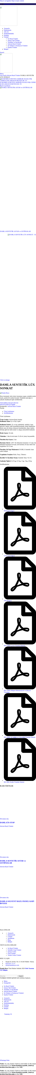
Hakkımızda (11, 935)
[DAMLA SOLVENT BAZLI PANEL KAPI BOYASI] (14, 896)
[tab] (9, 411)
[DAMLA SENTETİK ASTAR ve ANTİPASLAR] (14, 855)
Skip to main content (17, 1)
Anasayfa (10, 933)
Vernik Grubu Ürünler (14, 955)
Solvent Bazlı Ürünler (14, 44)
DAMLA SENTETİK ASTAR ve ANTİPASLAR (15, 231)
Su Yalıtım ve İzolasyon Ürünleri (17, 46)
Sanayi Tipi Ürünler (14, 40)
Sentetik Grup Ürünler (14, 950)
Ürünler (10, 936)
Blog (9, 940)
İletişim (10, 942)
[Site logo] (8, 25)
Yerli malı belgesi (9, 511)
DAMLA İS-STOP (7, 823)
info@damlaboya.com (12, 965)
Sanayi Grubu (12, 952)
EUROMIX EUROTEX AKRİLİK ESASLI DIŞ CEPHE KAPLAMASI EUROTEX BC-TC (18, 83)
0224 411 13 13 (10, 963)
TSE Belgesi (8, 600)
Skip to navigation (5, 1)
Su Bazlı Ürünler (13, 39)
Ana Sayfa (3, 75)
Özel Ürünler (12, 953)
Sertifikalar (11, 938)
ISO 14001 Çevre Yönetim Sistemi (14, 645)
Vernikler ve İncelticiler (15, 42)
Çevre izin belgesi (9, 555)
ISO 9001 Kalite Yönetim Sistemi (14, 782)
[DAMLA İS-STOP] (14, 817)
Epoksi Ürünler (12, 47)
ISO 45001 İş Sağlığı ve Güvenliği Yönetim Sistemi (19, 737)
